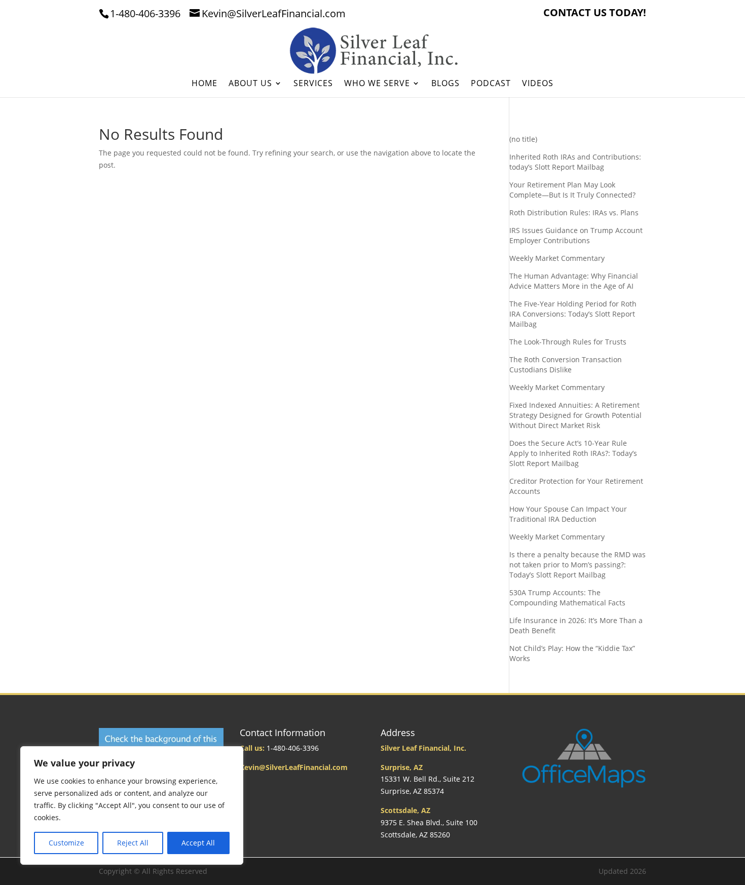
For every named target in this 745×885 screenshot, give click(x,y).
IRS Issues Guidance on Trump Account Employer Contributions (576, 235)
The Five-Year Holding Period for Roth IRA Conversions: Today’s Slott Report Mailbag (573, 314)
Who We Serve (377, 84)
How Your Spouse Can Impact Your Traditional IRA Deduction (568, 514)
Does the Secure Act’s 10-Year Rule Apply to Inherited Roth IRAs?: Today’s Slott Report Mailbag (573, 453)
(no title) (523, 139)
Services (313, 84)
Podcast (491, 84)
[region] (131, 805)
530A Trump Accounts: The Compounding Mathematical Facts (567, 597)
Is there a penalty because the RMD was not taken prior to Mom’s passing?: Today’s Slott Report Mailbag (577, 565)
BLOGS (445, 84)
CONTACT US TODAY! (594, 13)
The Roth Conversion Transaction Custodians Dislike (565, 364)
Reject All (132, 843)
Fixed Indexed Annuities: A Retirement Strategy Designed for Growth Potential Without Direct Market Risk (575, 415)
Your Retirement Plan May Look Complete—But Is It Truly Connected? (572, 190)
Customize (66, 843)
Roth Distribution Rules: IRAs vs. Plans (574, 212)
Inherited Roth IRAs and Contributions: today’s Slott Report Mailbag (575, 162)
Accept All (198, 843)
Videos (537, 84)
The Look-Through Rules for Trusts (567, 342)
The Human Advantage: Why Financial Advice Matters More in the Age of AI (573, 281)
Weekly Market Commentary (557, 258)
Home (204, 84)
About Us (250, 84)
